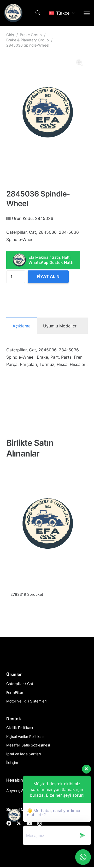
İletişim (12, 762)
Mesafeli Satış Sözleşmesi (28, 745)
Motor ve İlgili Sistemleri (26, 701)
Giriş (10, 35)
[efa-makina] (13, 13)
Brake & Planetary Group (27, 40)
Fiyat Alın (48, 276)
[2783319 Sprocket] (47, 527)
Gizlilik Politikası (19, 727)
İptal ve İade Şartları (23, 754)
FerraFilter (14, 692)
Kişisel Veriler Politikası (25, 736)
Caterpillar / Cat (19, 683)
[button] (38, 13)
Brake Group (31, 35)
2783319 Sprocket (26, 594)
